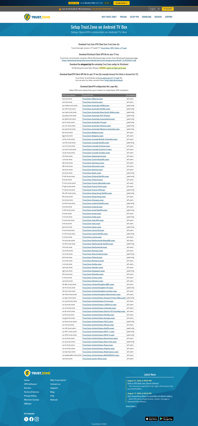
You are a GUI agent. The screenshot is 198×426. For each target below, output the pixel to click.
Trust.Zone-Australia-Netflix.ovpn (96, 109)
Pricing (123, 17)
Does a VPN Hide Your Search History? (143, 383)
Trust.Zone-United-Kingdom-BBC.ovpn (98, 284)
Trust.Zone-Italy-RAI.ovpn (93, 220)
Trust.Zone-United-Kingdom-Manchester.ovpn (101, 294)
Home (27, 380)
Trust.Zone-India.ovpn (91, 217)
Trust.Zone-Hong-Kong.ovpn (94, 196)
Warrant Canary (31, 399)
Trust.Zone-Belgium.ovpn (92, 132)
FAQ (52, 395)
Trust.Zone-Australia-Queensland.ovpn (98, 119)
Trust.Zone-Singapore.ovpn (93, 271)
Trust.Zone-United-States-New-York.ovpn (99, 342)
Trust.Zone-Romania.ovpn (93, 261)
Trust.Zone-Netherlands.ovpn (94, 247)
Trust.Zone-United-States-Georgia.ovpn (98, 318)
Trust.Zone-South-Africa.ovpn (94, 358)
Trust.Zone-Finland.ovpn (92, 179)
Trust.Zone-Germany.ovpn (93, 163)
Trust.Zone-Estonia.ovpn (92, 169)
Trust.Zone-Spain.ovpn (91, 173)
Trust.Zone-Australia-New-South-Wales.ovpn (100, 112)
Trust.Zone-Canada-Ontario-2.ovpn (97, 149)
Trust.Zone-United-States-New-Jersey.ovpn (100, 338)
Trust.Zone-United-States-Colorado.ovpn (99, 308)
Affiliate (28, 403)
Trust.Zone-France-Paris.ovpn (94, 186)
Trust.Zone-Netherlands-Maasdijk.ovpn (98, 240)
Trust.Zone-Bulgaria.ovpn (92, 136)
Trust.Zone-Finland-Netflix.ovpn (95, 176)
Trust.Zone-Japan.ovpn (91, 227)
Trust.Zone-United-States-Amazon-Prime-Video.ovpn (104, 298)
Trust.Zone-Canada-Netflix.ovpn (95, 142)
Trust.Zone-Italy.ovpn (91, 223)
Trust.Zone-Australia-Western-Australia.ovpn (101, 129)
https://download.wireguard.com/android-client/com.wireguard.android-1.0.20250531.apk (99, 60)
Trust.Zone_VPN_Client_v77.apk (114, 48)
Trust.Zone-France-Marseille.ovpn (96, 183)
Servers (158, 17)
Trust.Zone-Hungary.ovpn (93, 200)
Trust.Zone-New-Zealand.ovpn (95, 254)
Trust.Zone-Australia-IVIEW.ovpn (95, 105)
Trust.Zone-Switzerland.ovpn (94, 156)
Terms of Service (31, 392)
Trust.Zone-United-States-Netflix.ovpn (98, 328)
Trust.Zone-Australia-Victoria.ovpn (96, 126)
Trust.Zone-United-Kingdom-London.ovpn (99, 291)
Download (146, 17)
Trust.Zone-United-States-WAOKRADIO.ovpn (100, 355)
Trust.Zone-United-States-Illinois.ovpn (98, 325)
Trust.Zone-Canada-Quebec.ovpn (96, 153)
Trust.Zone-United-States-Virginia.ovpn (98, 348)
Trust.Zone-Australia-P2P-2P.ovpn (96, 115)
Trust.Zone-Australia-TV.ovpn (94, 122)
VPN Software (30, 384)
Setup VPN (134, 17)
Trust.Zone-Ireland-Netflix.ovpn (95, 203)
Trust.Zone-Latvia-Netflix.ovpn (95, 234)
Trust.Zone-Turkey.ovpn (92, 277)
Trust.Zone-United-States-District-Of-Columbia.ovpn (103, 311)
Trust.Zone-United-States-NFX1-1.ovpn (98, 331)
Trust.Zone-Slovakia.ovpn (92, 274)
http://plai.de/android (114, 80)
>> (102, 9)
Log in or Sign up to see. (116, 68)
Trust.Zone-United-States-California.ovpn (99, 304)
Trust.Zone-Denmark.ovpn (93, 166)
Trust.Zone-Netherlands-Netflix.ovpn (97, 244)
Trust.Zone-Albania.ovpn (92, 99)
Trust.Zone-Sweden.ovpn (92, 267)
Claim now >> (122, 3)
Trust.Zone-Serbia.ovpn (92, 264)
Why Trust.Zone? (109, 17)
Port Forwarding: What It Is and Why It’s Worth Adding (150, 396)
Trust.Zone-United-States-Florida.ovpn (98, 315)
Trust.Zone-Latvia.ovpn (92, 237)
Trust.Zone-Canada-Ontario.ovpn (96, 146)
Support (168, 17)
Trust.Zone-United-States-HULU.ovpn (97, 321)
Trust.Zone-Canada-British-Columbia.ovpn (99, 139)
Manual (54, 399)
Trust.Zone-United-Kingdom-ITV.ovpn (97, 287)
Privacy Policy (30, 395)
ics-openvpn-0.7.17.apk (109, 78)
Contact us (55, 384)
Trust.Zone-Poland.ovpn (92, 257)
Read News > (131, 406)
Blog (52, 392)
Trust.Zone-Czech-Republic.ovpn (95, 159)
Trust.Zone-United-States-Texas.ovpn (97, 345)
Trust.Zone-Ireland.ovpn (92, 207)
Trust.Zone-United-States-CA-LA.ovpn (97, 301)
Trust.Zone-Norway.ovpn (92, 250)
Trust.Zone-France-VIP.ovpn (93, 190)
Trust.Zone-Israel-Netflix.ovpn (94, 210)
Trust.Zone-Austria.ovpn (92, 102)
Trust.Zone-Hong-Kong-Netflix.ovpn (97, 193)
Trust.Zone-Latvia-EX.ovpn (93, 230)
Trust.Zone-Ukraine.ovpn (92, 281)
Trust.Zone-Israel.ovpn (91, 213)
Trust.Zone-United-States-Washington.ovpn (100, 352)
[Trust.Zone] (37, 17)
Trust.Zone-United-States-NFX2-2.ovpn (98, 335)
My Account (168, 9)
